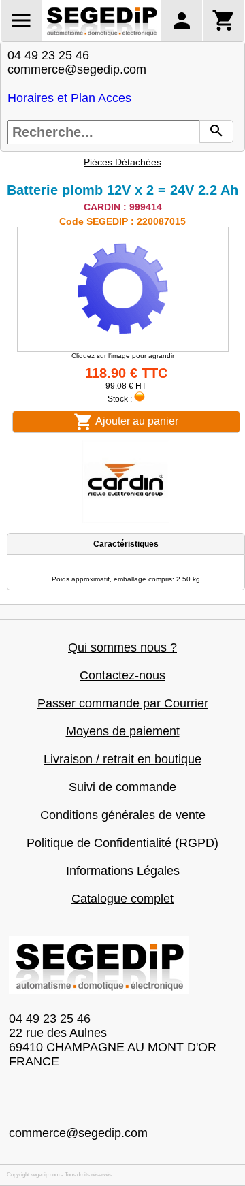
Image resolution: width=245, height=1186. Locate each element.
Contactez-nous (122, 675)
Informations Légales (123, 871)
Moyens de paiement (123, 731)
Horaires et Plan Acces (69, 98)
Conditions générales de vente (123, 815)
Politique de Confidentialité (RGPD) (122, 843)
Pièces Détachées (122, 162)
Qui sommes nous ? (122, 647)
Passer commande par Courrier (122, 703)
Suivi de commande (122, 787)
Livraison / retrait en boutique (122, 759)
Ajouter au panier (135, 421)
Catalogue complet (122, 898)
